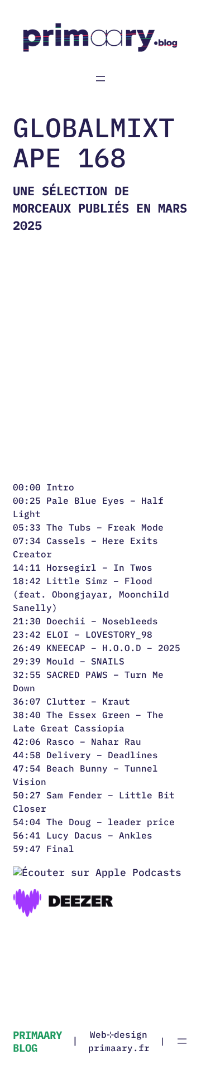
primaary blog (37, 1041)
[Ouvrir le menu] (100, 78)
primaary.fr (119, 1047)
